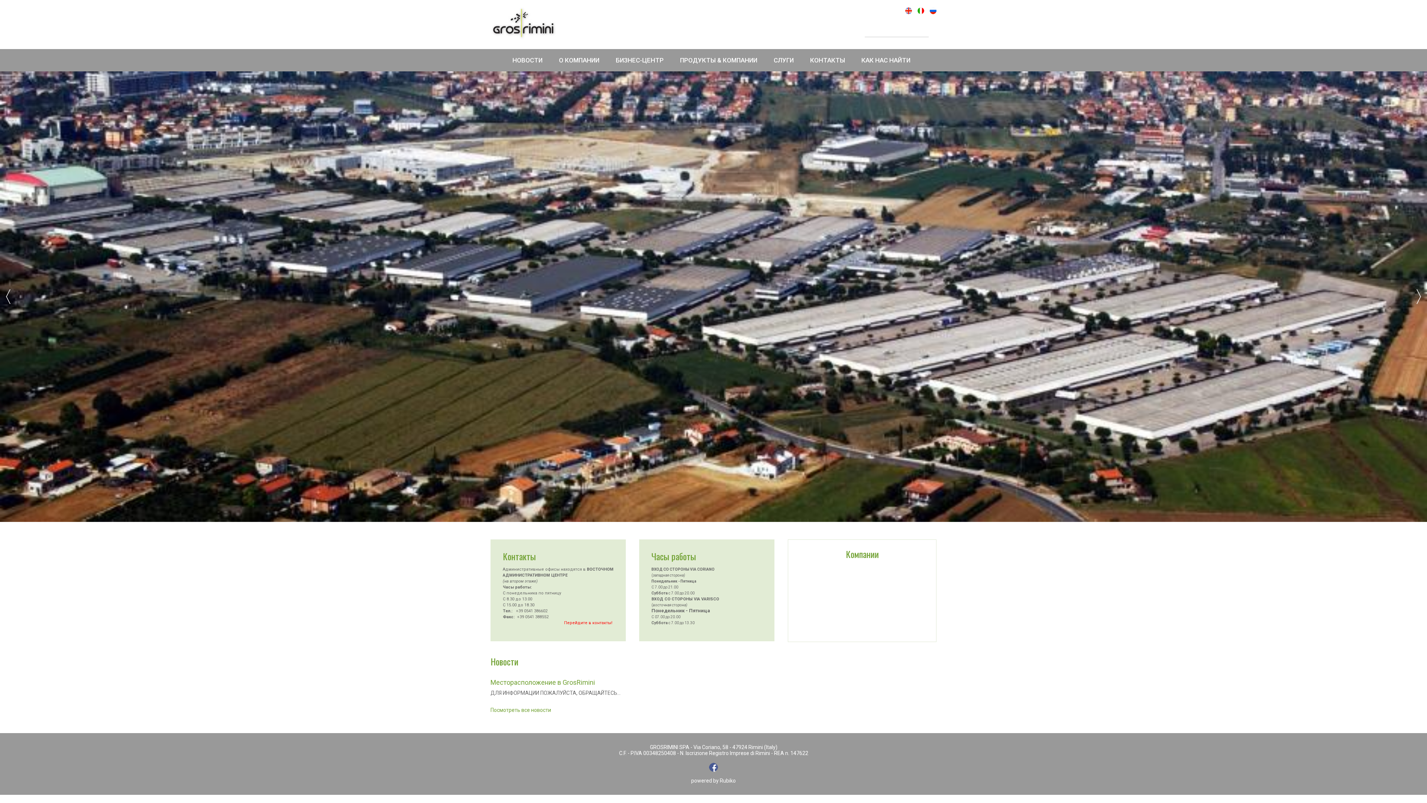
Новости (527, 60)
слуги (784, 60)
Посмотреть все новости (521, 710)
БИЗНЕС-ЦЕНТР (640, 60)
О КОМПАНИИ (579, 60)
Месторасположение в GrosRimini (543, 682)
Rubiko (728, 781)
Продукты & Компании (718, 60)
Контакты (827, 60)
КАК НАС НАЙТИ (885, 60)
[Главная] (523, 23)
